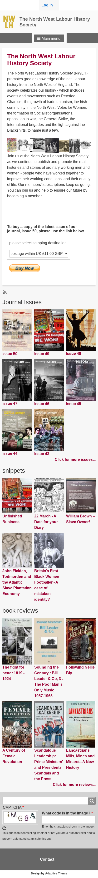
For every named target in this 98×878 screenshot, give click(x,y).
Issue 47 (9, 404)
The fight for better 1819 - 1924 (13, 673)
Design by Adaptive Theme (49, 873)
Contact (47, 859)
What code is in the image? (66, 813)
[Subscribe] (4, 292)
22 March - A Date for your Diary (46, 522)
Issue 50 (9, 354)
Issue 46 (41, 404)
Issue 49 (41, 354)
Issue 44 (9, 453)
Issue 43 (41, 454)
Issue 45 (73, 404)
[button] (49, 38)
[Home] (11, 22)
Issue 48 (73, 354)
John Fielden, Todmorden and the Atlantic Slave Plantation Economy (17, 582)
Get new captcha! (4, 828)
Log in (47, 5)
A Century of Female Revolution (13, 756)
